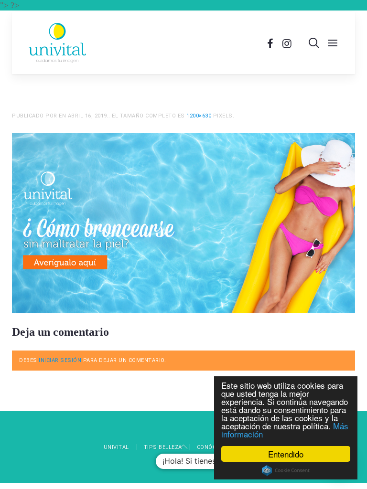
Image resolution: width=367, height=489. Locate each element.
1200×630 (198, 116)
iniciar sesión (60, 360)
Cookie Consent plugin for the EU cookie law (286, 470)
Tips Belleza (163, 447)
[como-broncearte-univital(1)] (183, 222)
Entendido (285, 454)
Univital (116, 447)
